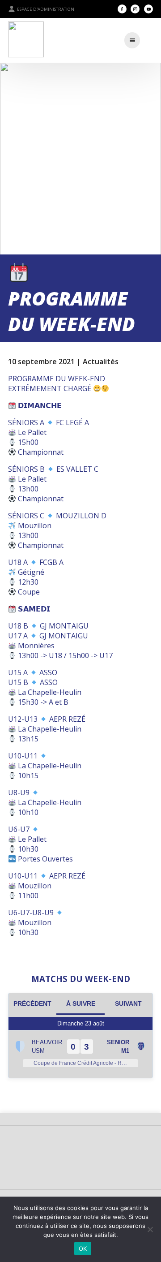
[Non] (149, 1229)
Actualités (101, 361)
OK (83, 1248)
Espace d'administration (45, 9)
